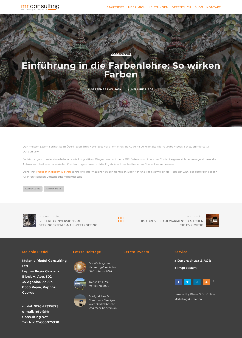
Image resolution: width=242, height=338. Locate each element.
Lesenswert (121, 53)
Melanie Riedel (143, 89)
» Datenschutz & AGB (193, 261)
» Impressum (186, 268)
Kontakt (213, 7)
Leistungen (158, 7)
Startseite (116, 7)
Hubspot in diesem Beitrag (53, 171)
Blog (199, 7)
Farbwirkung (53, 189)
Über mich (137, 7)
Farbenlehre (32, 189)
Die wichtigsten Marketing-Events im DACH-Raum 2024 (102, 267)
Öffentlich (181, 7)
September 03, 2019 (106, 89)
